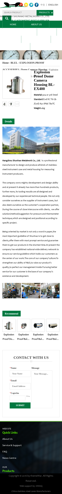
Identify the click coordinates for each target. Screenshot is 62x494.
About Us (36, 24)
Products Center (20, 32)
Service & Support (12, 445)
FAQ (12, 39)
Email (13, 380)
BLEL (46, 32)
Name (13, 368)
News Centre (36, 39)
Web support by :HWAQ (31, 486)
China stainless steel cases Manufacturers (31, 491)
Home (13, 24)
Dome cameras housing (34, 69)
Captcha (14, 393)
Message (35, 368)
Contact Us (16, 46)
